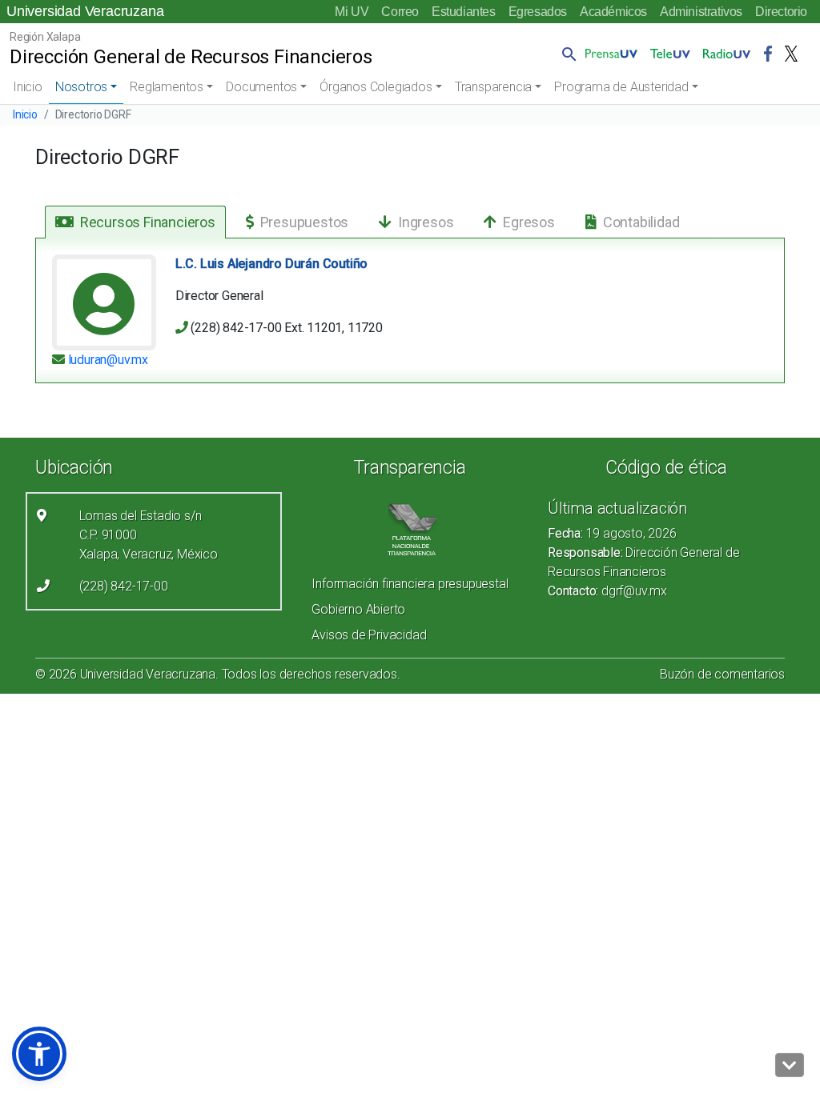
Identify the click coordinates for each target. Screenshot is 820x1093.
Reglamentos (166, 86)
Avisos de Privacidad (369, 635)
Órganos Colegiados (376, 86)
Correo (400, 11)
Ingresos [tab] (425, 222)
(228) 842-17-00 (123, 586)
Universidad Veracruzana (84, 11)
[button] (566, 54)
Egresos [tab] (529, 222)
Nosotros (81, 86)
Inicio (27, 86)
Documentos (261, 86)
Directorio (781, 11)
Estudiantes (464, 11)
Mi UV (351, 11)
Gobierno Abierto (358, 609)
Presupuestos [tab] (304, 222)
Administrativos (701, 11)
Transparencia (493, 86)
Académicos (613, 11)
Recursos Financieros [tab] (147, 222)
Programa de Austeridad (621, 86)
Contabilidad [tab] (641, 222)
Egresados (537, 11)
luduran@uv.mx (106, 359)
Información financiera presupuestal (410, 583)
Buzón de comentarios (722, 674)
